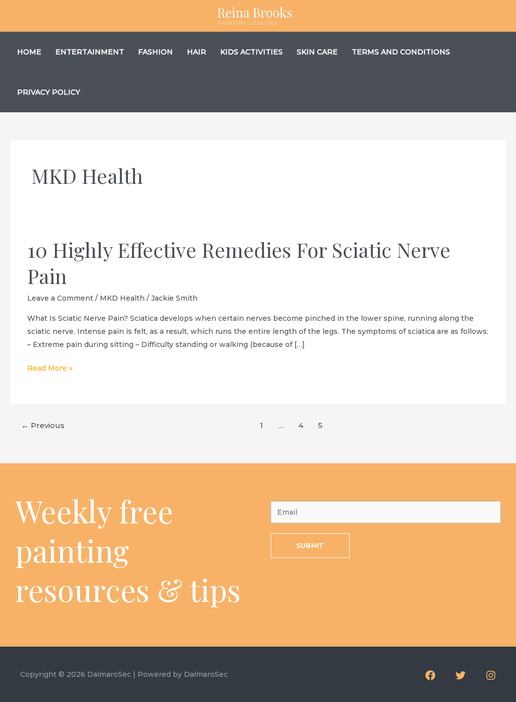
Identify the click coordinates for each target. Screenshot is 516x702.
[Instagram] (491, 675)
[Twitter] (461, 675)
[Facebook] (430, 675)
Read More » (50, 369)
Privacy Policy (48, 92)
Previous (42, 425)
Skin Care (317, 51)
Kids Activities (251, 51)
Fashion (155, 51)
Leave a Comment (60, 298)
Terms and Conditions (401, 51)
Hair (196, 51)
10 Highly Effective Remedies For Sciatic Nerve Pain (238, 262)
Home (29, 51)
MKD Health (122, 298)
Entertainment (89, 51)
